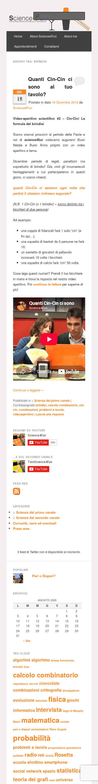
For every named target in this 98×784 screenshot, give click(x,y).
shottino (35, 762)
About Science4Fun (43, 36)
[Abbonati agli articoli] (16, 493)
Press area (21, 528)
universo (64, 779)
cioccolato (49, 683)
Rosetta (64, 754)
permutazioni (39, 729)
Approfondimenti (25, 46)
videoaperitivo (23, 414)
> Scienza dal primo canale (51, 400)
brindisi (41, 405)
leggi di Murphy (73, 711)
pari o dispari (21, 729)
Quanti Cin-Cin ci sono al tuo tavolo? (50, 86)
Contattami (51, 46)
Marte (16, 721)
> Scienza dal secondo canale (36, 517)
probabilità (32, 737)
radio (31, 754)
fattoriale (41, 700)
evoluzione (23, 700)
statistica (69, 770)
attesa (55, 660)
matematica (40, 720)
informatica (24, 710)
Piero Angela (58, 729)
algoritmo (40, 660)
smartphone (55, 762)
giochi (73, 700)
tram (52, 780)
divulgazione (71, 690)
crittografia (51, 690)
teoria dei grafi (30, 779)
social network (27, 771)
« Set (26, 640)
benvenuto (67, 660)
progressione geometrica (64, 748)
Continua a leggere (28, 390)
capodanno (20, 684)
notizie (64, 721)
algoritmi (21, 660)
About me (70, 36)
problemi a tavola (51, 409)
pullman (18, 755)
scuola (19, 762)
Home (18, 36)
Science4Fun (22, 107)
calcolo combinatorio (63, 405)
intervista (49, 709)
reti (41, 755)
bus (26, 667)
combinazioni (28, 409)
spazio (49, 771)
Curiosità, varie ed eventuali (35, 523)
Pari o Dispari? (44, 575)
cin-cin (33, 684)
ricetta (49, 755)
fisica (57, 699)
